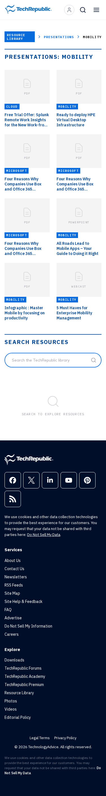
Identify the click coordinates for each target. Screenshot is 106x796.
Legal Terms (40, 738)
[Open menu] (96, 10)
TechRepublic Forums (23, 668)
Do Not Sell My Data (43, 534)
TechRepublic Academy (25, 676)
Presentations (59, 37)
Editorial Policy (18, 717)
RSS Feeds (14, 585)
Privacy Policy (65, 738)
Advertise (13, 617)
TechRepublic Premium (24, 684)
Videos (11, 709)
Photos (11, 701)
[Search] (83, 10)
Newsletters (16, 576)
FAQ (8, 609)
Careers (12, 634)
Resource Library (16, 37)
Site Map (12, 593)
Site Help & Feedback (23, 601)
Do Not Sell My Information (28, 626)
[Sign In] (69, 10)
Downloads (14, 660)
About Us (13, 560)
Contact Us (14, 568)
